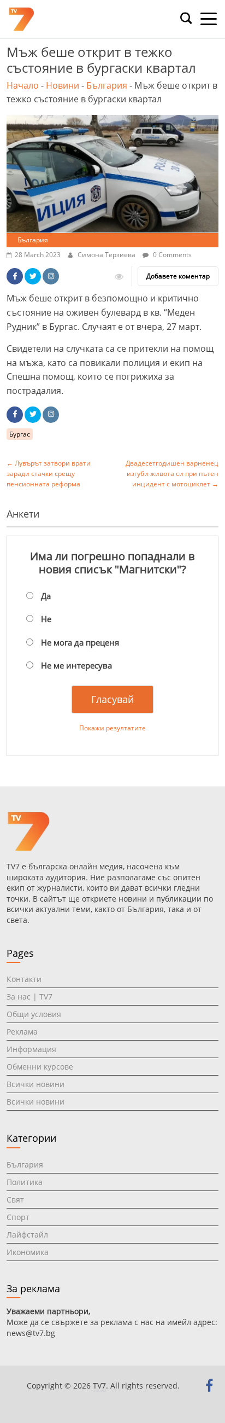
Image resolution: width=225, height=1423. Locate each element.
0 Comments (171, 254)
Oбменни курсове (40, 1066)
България (106, 85)
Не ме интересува (76, 665)
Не (46, 618)
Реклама (22, 1031)
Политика (25, 1182)
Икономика (28, 1252)
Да (46, 595)
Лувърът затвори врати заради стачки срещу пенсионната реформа (49, 473)
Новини (62, 85)
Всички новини (35, 1084)
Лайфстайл (27, 1234)
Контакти (24, 979)
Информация (31, 1049)
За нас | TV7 (29, 996)
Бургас (19, 434)
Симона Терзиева (107, 254)
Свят (15, 1199)
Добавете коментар (178, 276)
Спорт (18, 1217)
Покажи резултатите (112, 728)
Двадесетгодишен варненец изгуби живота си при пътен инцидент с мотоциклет (172, 473)
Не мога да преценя (80, 642)
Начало (23, 85)
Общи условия (34, 1014)
